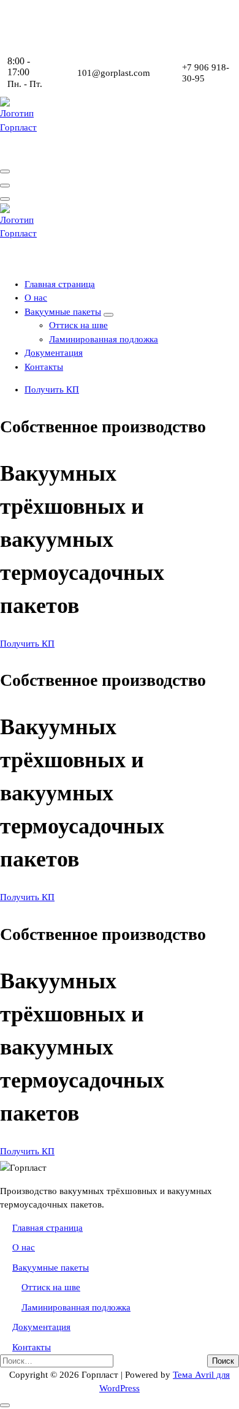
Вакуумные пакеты (63, 312)
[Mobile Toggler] (108, 315)
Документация (54, 353)
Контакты (44, 367)
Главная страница (60, 284)
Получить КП (52, 389)
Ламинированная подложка (103, 339)
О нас (36, 297)
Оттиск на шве (78, 325)
